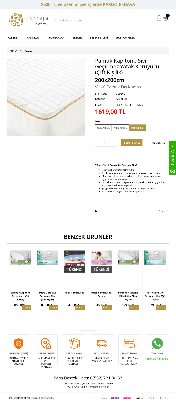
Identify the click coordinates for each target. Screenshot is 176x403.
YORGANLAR (56, 37)
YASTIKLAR (33, 37)
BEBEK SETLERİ (99, 37)
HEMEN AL (158, 142)
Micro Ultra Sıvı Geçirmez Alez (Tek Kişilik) (47, 296)
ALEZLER (13, 37)
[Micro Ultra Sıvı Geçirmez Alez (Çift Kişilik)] (155, 268)
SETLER (77, 37)
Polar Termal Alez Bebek (101, 294)
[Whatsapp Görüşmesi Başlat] (172, 158)
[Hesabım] (159, 17)
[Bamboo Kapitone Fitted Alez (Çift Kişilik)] (20, 268)
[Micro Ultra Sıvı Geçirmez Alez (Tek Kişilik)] (47, 268)
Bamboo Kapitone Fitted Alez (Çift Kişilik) (21, 296)
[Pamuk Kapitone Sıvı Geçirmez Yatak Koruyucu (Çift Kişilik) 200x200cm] (46, 96)
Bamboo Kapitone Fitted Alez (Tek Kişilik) (128, 296)
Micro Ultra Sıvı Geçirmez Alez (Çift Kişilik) (155, 296)
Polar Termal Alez (74, 292)
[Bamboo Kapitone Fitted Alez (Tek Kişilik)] (128, 268)
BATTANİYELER (125, 37)
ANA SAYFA (15, 50)
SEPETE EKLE (132, 142)
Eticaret (22, 397)
